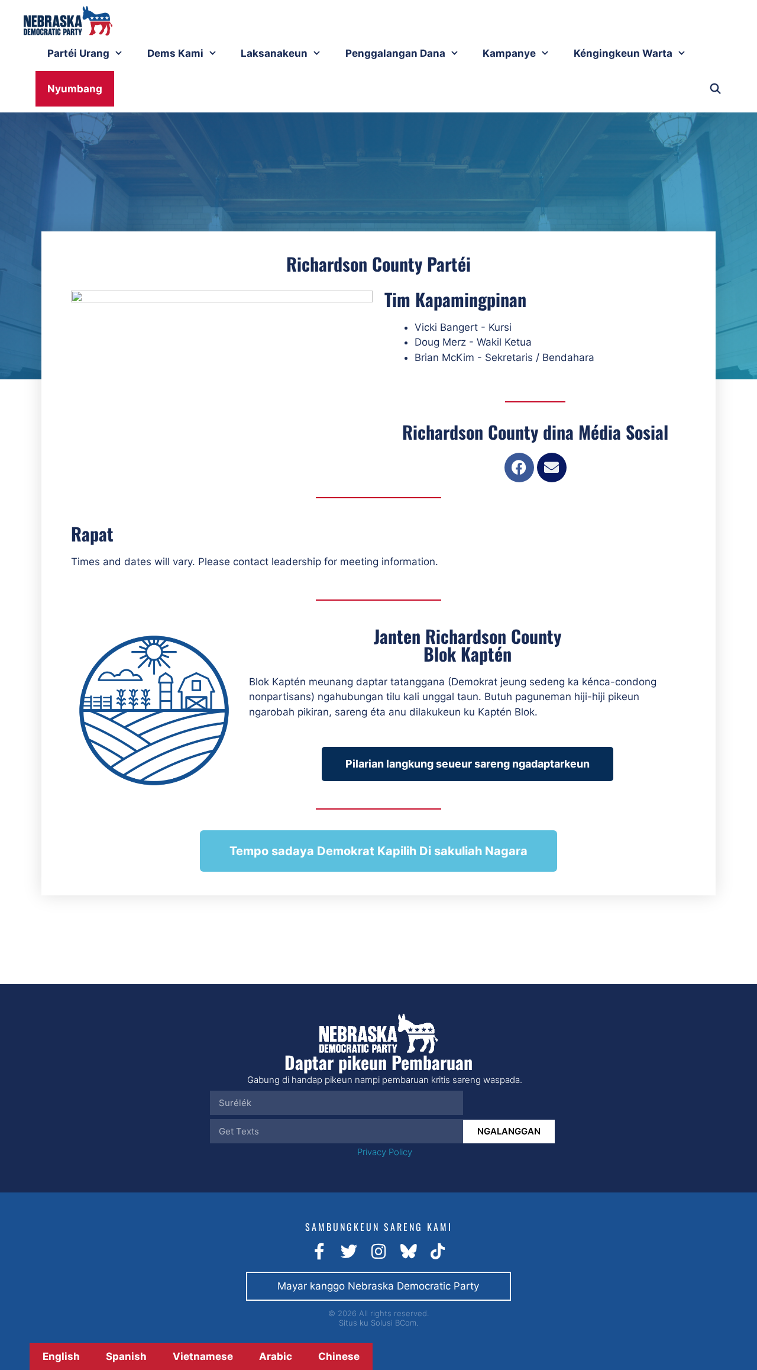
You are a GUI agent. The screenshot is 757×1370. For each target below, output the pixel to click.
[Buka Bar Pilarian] (715, 89)
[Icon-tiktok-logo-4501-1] (437, 1251)
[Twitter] (349, 1251)
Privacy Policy (384, 1152)
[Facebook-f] (319, 1251)
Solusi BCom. (394, 1322)
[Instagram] (378, 1251)
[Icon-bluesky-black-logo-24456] (408, 1251)
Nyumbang (74, 89)
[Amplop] (552, 467)
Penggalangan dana (395, 53)
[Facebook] (519, 467)
